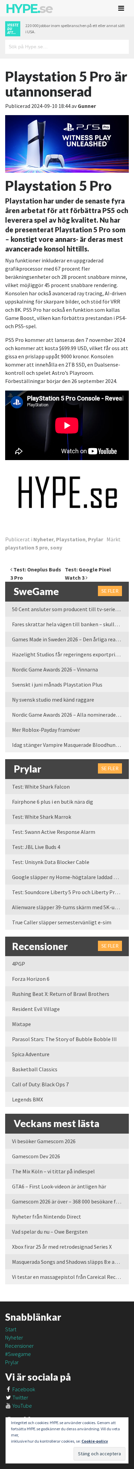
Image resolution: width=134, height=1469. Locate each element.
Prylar (95, 539)
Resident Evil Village (36, 1008)
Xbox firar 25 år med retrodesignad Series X (62, 1246)
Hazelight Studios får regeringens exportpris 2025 (70, 654)
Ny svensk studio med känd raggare (53, 699)
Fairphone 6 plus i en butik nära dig (52, 801)
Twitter (19, 1397)
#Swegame (18, 1353)
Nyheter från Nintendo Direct (46, 1216)
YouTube (21, 1405)
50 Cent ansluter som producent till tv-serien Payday (70, 609)
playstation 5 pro (26, 547)
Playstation (71, 539)
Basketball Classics (34, 1069)
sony (56, 547)
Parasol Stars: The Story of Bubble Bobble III (64, 1039)
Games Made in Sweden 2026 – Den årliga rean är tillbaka (70, 639)
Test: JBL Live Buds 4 (36, 846)
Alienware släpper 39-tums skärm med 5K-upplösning (70, 907)
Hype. (28, 8)
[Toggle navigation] (121, 8)
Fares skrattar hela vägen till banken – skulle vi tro (70, 624)
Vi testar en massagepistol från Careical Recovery (70, 1276)
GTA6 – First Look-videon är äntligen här (59, 1186)
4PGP (18, 963)
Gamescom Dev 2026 (36, 1156)
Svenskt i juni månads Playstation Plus (57, 684)
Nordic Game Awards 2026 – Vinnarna (55, 669)
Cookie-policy (94, 1441)
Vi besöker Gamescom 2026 (44, 1141)
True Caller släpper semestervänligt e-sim (61, 922)
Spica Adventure (30, 1054)
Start (10, 1329)
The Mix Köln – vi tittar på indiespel (53, 1171)
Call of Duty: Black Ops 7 (40, 1084)
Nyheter (43, 539)
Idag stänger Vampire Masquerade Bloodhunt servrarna (70, 744)
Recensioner (19, 1345)
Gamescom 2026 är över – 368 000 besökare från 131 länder (70, 1201)
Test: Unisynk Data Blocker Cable (50, 862)
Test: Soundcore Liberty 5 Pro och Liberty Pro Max (70, 892)
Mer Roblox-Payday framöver (46, 729)
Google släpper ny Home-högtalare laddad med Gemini (70, 877)
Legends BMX (27, 1099)
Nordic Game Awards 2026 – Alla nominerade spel (69, 714)
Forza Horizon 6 (30, 978)
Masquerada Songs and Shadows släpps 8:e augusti (70, 1261)
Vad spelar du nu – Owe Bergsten (50, 1231)
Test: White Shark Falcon (41, 786)
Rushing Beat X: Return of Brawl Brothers (60, 993)
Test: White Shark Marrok (41, 816)
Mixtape (21, 1024)
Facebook (23, 1389)
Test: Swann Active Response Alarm (53, 831)
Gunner (87, 105)
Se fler (110, 591)
